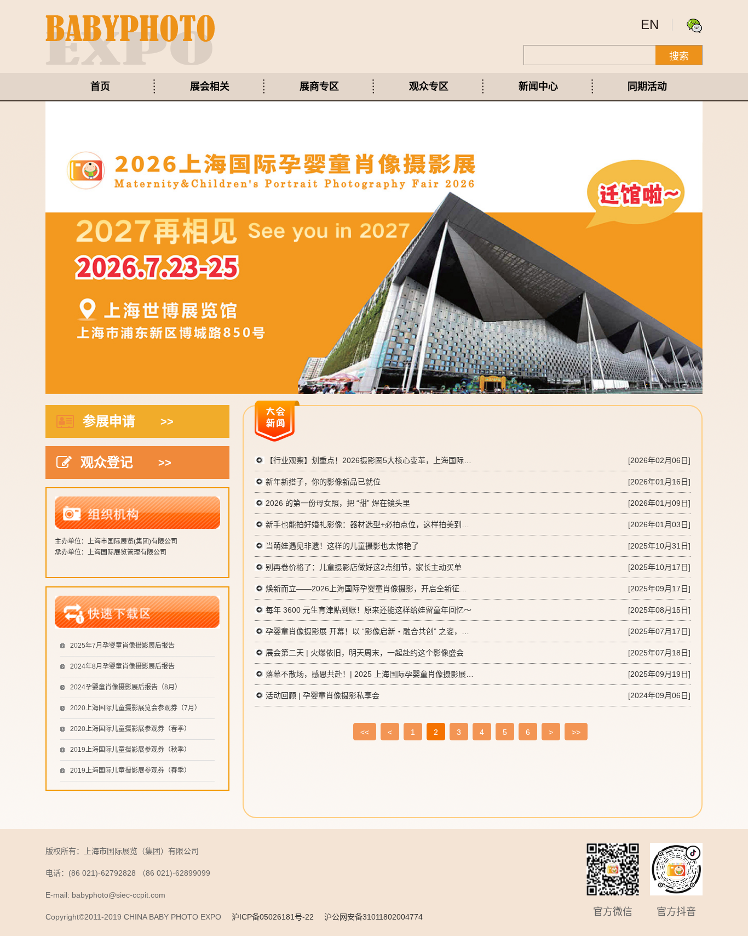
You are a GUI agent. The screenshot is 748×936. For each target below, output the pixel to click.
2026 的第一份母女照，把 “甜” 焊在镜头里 (338, 503)
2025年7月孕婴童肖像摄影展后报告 (122, 645)
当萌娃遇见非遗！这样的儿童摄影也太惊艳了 (342, 545)
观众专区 (428, 86)
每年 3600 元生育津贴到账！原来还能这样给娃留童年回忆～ (368, 610)
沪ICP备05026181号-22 (273, 916)
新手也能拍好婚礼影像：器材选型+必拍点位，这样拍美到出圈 (370, 524)
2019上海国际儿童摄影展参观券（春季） (130, 770)
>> (576, 732)
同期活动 (647, 86)
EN (650, 24)
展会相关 (209, 86)
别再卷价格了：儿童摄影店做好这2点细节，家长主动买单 (364, 567)
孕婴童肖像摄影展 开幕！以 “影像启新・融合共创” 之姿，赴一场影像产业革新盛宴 (370, 631)
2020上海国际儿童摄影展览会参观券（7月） (135, 708)
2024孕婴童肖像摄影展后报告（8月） (125, 687)
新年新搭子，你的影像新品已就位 (323, 481)
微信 (694, 26)
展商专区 (319, 86)
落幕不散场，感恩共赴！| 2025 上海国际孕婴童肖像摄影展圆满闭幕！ (370, 674)
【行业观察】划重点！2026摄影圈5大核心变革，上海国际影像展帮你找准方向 (370, 460)
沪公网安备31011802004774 (373, 916)
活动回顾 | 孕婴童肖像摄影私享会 (322, 695)
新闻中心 (538, 86)
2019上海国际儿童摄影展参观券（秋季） (130, 750)
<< (364, 732)
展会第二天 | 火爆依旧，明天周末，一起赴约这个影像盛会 (365, 652)
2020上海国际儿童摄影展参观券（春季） (130, 729)
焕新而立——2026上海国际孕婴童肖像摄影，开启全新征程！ (370, 588)
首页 (100, 86)
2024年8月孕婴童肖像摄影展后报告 (122, 666)
